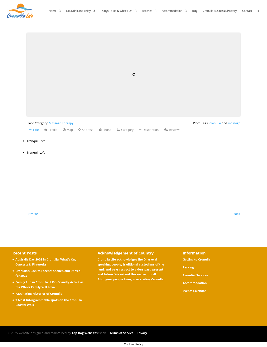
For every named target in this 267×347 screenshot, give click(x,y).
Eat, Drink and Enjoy (78, 11)
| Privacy (140, 333)
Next (237, 214)
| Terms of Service (119, 333)
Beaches (147, 11)
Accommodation (172, 11)
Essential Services (195, 275)
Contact (247, 11)
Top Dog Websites (85, 333)
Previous (33, 214)
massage (234, 123)
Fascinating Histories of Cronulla (38, 294)
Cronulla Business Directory (220, 11)
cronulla (215, 123)
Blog (194, 11)
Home (52, 11)
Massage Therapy (61, 123)
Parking (188, 267)
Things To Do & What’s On (116, 11)
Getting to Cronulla (196, 259)
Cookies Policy (133, 344)
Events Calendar (194, 291)
